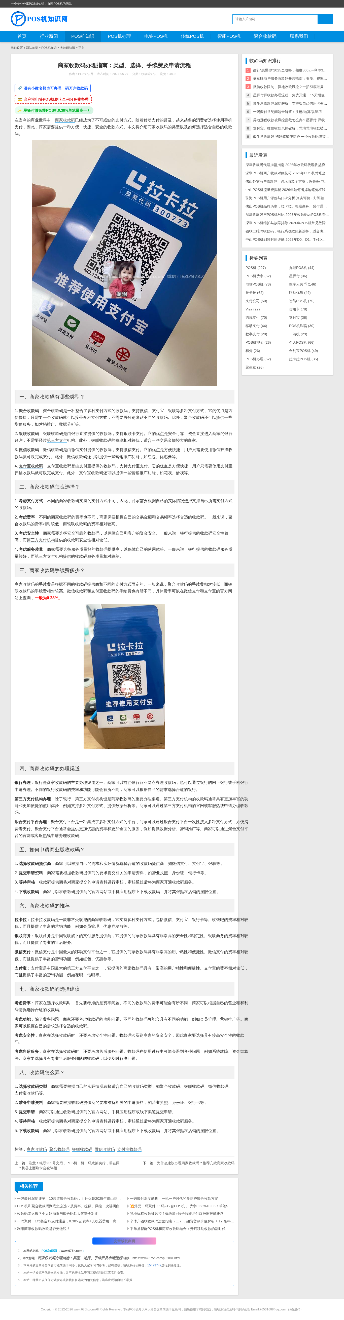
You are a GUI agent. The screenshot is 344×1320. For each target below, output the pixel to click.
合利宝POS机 (303, 351)
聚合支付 (23, 822)
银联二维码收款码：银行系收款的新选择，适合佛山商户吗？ (293, 231)
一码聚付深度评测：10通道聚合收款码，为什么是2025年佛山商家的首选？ (69, 1198)
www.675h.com (71, 1251)
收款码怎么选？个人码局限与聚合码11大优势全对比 (57, 1214)
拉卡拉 (255, 293)
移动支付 (256, 326)
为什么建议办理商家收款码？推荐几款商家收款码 (195, 1163)
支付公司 (256, 301)
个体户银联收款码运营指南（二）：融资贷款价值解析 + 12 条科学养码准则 (182, 1221)
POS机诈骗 (302, 326)
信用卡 (298, 309)
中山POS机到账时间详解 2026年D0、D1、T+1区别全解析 (291, 239)
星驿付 (298, 276)
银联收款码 (29, 433)
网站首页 (32, 48)
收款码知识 (67, 48)
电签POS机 (155, 36)
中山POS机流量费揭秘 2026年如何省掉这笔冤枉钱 (285, 190)
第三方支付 (57, 440)
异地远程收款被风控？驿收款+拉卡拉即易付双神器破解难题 (177, 1214)
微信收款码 (29, 450)
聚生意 (255, 367)
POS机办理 (119, 36)
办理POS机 (302, 268)
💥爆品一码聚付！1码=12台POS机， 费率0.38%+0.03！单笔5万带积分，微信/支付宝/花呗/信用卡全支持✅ (182, 1206)
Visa (253, 309)
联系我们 (299, 36)
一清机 (298, 334)
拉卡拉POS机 (303, 359)
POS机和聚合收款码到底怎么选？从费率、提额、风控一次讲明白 (68, 1206)
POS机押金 (258, 342)
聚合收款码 (265, 36)
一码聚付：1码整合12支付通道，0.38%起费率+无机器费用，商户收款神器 (69, 1221)
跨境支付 (256, 317)
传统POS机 (192, 36)
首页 (21, 36)
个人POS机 (302, 342)
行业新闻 (49, 36)
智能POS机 (228, 36)
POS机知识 (82, 36)
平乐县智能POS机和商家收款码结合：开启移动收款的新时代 (177, 1229)
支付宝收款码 (31, 466)
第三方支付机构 (41, 540)
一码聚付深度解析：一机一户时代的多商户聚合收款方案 (174, 1198)
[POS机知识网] (39, 18)
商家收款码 (65, 120)
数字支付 (256, 334)
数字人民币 (302, 284)
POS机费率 (258, 276)
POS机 (256, 268)
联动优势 (300, 293)
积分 (253, 351)
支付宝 (298, 317)
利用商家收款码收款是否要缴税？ (43, 1229)
